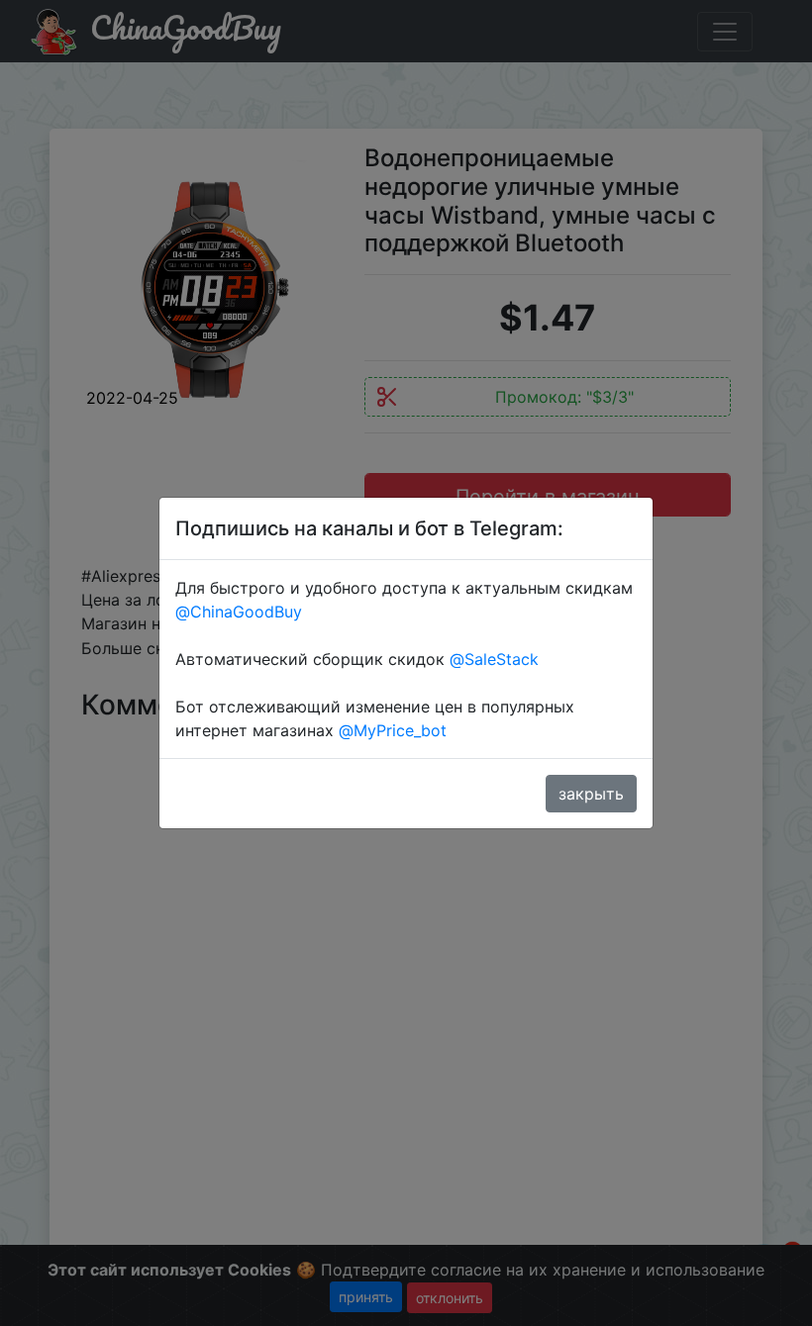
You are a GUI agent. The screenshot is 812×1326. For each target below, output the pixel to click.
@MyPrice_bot (393, 730)
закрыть (591, 794)
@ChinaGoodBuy (238, 611)
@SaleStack (494, 659)
